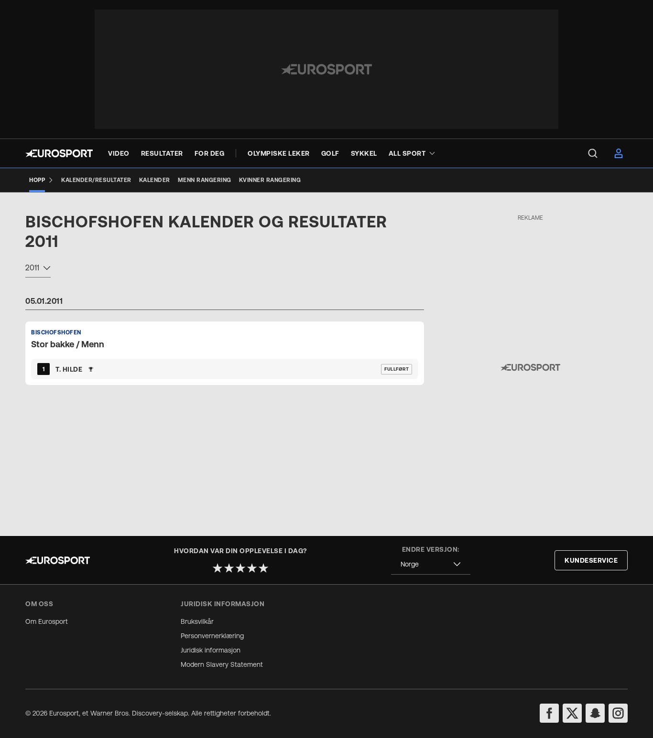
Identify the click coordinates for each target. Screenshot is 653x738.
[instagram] (618, 713)
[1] (217, 568)
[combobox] (38, 269)
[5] (263, 568)
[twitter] (572, 713)
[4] (252, 568)
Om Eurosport (46, 621)
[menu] (593, 153)
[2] (229, 568)
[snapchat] (595, 713)
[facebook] (549, 713)
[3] (240, 568)
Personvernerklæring (212, 636)
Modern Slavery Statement (222, 664)
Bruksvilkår (197, 621)
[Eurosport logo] (59, 153)
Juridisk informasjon (210, 650)
